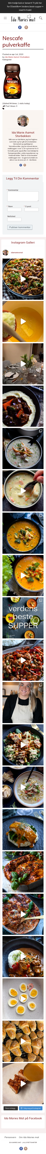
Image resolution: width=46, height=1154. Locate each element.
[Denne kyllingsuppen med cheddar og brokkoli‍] (23, 575)
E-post (28, 206)
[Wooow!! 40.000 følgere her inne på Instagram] (23, 702)
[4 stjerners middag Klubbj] (23, 363)
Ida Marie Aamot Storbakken (17, 57)
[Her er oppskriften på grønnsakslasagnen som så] (23, 871)
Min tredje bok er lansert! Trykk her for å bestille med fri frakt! (25, 6)
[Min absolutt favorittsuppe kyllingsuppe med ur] (23, 787)
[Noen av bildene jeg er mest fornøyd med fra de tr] (23, 829)
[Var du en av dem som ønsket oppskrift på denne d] (23, 448)
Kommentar (12, 190)
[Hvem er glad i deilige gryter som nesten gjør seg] (23, 406)
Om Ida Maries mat (29, 1137)
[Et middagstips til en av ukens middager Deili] (23, 744)
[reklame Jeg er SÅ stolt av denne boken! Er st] (23, 617)
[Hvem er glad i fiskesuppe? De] (23, 490)
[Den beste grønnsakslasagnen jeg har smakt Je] (23, 914)
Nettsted (11, 216)
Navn (10, 206)
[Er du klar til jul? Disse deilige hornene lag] (23, 1041)
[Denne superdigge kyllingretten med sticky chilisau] (23, 660)
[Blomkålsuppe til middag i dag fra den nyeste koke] (23, 321)
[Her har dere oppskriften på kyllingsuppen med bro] (23, 533)
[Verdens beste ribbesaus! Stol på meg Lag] (23, 1083)
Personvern (10, 1137)
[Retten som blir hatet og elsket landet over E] (23, 998)
